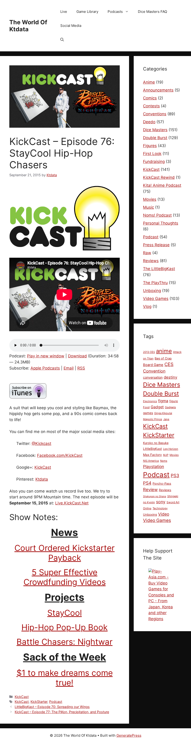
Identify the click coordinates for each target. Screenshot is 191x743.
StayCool (64, 613)
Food (146, 407)
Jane (166, 419)
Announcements (158, 90)
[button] (62, 40)
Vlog (147, 306)
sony (160, 501)
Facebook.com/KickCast (59, 455)
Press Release (156, 245)
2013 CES (149, 352)
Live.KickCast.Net (72, 503)
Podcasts (115, 11)
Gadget (157, 407)
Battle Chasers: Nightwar (65, 642)
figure (173, 401)
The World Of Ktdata (28, 26)
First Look (152, 153)
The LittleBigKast (159, 268)
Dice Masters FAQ (152, 11)
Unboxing (152, 290)
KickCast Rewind (159, 177)
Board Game (153, 365)
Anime (149, 82)
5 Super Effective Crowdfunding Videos (65, 577)
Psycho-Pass (162, 483)
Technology (160, 508)
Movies (149, 199)
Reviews (151, 260)
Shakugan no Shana (154, 496)
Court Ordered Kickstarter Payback (64, 553)
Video (163, 514)
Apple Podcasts (45, 368)
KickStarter (39, 702)
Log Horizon (170, 449)
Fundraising (154, 161)
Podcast (55, 702)
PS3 (175, 475)
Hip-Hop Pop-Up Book (64, 627)
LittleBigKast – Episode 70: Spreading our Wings (52, 707)
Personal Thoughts (160, 223)
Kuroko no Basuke (155, 443)
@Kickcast (41, 443)
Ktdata (41, 479)
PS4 (147, 483)
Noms (163, 460)
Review (150, 489)
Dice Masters (155, 129)
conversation (153, 377)
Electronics (150, 401)
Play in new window (45, 356)
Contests (151, 106)
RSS (81, 368)
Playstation (153, 466)
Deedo (149, 122)
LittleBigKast (152, 449)
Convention (154, 371)
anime (164, 351)
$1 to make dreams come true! (65, 677)
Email (69, 368)
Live (63, 11)
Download (77, 356)
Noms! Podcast (157, 215)
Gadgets (170, 407)
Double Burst (155, 137)
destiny (170, 377)
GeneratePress (128, 735)
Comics (150, 98)
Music (148, 207)
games (148, 413)
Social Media (70, 25)
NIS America (151, 460)
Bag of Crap (163, 358)
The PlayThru (155, 282)
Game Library (87, 11)
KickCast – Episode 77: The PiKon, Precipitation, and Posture (62, 712)
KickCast (42, 467)
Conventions (154, 114)
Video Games (155, 298)
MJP (165, 455)
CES (169, 364)
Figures (150, 145)
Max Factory (152, 455)
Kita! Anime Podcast (162, 185)
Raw (147, 252)
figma (163, 400)
